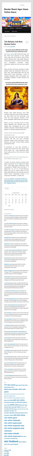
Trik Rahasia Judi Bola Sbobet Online (13, 42)
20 (15, 201)
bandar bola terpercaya (9, 180)
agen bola (18, 178)
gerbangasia (9, 319)
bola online (17, 180)
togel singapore (14, 444)
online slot (14, 405)
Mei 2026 (6, 455)
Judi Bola (12, 28)
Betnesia (6, 258)
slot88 (18, 407)
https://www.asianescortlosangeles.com (17, 331)
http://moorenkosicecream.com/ (13, 291)
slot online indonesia (12, 420)
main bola (16, 181)
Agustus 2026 (7, 450)
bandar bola (24, 178)
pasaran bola (22, 181)
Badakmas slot (7, 244)
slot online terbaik (11, 433)
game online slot (20, 394)
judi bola (17, 163)
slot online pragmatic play (14, 425)
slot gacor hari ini (23, 413)
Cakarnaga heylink (11, 344)
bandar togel (24, 385)
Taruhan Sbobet (10, 54)
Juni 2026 (6, 453)
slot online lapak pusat (13, 423)
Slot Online (7, 31)
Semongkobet (9, 375)
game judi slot (14, 394)
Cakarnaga (11, 229)
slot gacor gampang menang (11, 413)
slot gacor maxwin (8, 415)
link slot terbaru (22, 402)
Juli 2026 (6, 452)
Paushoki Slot (7, 237)
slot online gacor (10, 417)
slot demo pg (12, 409)
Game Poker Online (16, 157)
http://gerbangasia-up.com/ (13, 298)
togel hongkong (22, 442)
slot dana (6, 409)
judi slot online (19, 400)
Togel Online (14, 31)
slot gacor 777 (13, 411)
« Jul (9, 205)
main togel (7, 405)
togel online (7, 444)
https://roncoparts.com (9, 270)
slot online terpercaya (12, 436)
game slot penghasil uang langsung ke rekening (14, 397)
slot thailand (11, 441)
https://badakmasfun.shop (14, 305)
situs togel (13, 407)
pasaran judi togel (22, 405)
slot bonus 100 (23, 407)
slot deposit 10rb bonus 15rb (22, 409)
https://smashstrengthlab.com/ (16, 250)
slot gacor (6, 411)
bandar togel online (9, 387)
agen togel (18, 385)
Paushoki (11, 215)
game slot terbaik (8, 400)
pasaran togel (7, 407)
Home (6, 28)
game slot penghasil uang (9, 396)
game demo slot (7, 394)
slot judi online (19, 415)
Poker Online (19, 28)
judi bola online (10, 181)
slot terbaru (7, 438)
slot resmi (23, 436)
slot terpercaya (14, 438)
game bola (23, 180)
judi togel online (13, 402)
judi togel (6, 402)
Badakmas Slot (13, 363)
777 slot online (9, 385)
